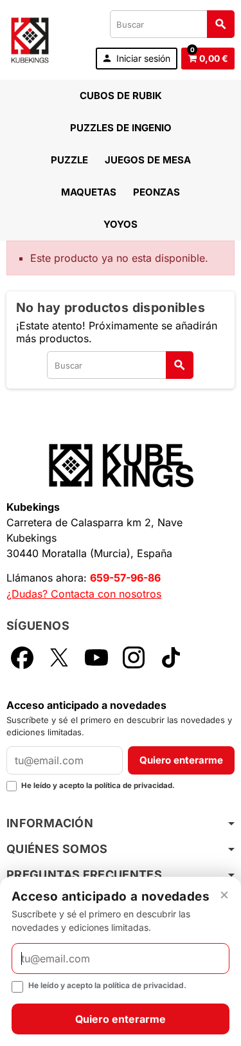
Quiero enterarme (181, 760)
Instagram (133, 657)
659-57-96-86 (125, 577)
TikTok (171, 657)
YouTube (96, 657)
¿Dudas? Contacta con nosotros (83, 593)
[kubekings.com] (29, 38)
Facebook (21, 657)
